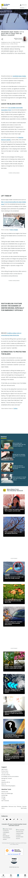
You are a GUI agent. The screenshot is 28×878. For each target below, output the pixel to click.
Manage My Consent (6, 778)
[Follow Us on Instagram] (7, 819)
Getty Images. (14, 230)
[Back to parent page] (4, 6)
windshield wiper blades (19, 76)
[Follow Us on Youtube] (10, 819)
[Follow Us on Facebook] (3, 819)
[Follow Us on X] (21, 819)
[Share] (2, 39)
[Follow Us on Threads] (17, 819)
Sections (22, 7)
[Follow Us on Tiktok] (14, 819)
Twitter (15, 408)
